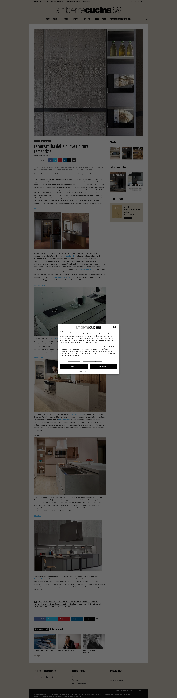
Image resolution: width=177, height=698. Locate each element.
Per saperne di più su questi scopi (92, 361)
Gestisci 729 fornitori (74, 361)
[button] (114, 327)
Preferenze (103, 366)
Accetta (74, 366)
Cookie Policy (82, 371)
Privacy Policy (93, 371)
